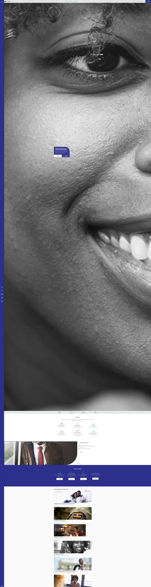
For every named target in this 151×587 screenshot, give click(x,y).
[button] (144, 1)
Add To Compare (57, 506)
